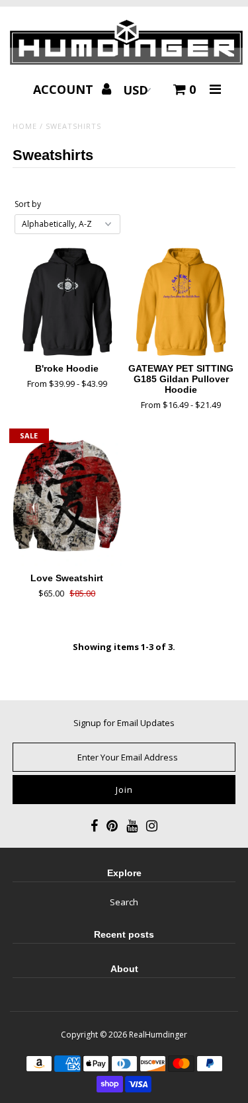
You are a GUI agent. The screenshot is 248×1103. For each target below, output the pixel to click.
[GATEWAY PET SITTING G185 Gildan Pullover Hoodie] (180, 301)
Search (124, 902)
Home (25, 126)
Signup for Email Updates (124, 723)
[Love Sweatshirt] (67, 499)
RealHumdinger (158, 1034)
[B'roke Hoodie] (67, 301)
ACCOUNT (65, 89)
